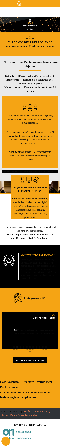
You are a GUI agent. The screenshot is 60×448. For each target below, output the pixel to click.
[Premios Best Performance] (30, 3)
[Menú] (11, 12)
